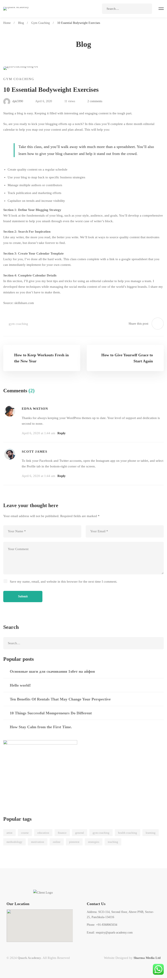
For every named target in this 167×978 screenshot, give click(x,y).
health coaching (127, 832)
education (43, 832)
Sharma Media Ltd (147, 958)
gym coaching (18, 323)
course (25, 832)
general (79, 832)
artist (9, 832)
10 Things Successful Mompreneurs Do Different (51, 713)
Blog (21, 23)
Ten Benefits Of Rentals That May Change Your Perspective (60, 699)
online (56, 841)
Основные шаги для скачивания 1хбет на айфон (52, 671)
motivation (37, 841)
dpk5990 (17, 101)
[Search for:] (127, 8)
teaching (113, 841)
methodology (14, 841)
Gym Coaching (40, 23)
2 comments (94, 101)
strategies (93, 841)
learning (150, 832)
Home (7, 23)
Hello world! (20, 685)
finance (62, 832)
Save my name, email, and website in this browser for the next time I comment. (63, 581)
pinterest (74, 841)
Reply (61, 433)
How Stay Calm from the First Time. (41, 727)
